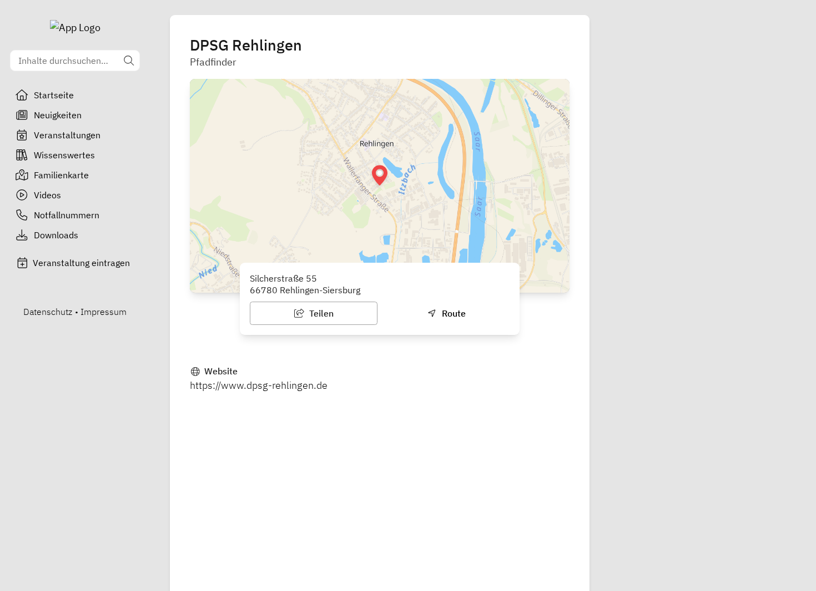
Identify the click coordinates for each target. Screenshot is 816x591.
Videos (47, 195)
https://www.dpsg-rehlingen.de (259, 385)
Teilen (320, 313)
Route (453, 313)
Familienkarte (61, 175)
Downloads (56, 235)
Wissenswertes (64, 155)
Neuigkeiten (58, 115)
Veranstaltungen (67, 135)
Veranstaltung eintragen (81, 262)
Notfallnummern (66, 215)
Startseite (54, 95)
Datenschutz (47, 311)
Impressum (103, 311)
